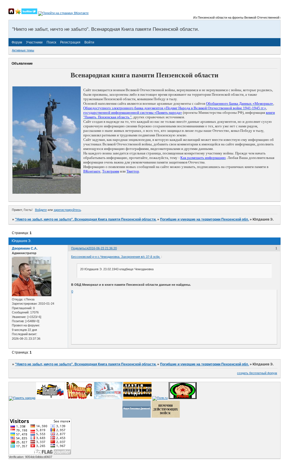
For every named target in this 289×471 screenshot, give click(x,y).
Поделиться (79, 248)
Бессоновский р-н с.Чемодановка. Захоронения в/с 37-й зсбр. (115, 256)
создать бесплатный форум (257, 373)
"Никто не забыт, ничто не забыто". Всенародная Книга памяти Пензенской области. (85, 219)
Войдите (41, 209)
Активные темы (23, 50)
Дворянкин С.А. (25, 248)
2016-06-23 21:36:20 (102, 248)
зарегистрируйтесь (67, 209)
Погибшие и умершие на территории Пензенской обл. (204, 219)
